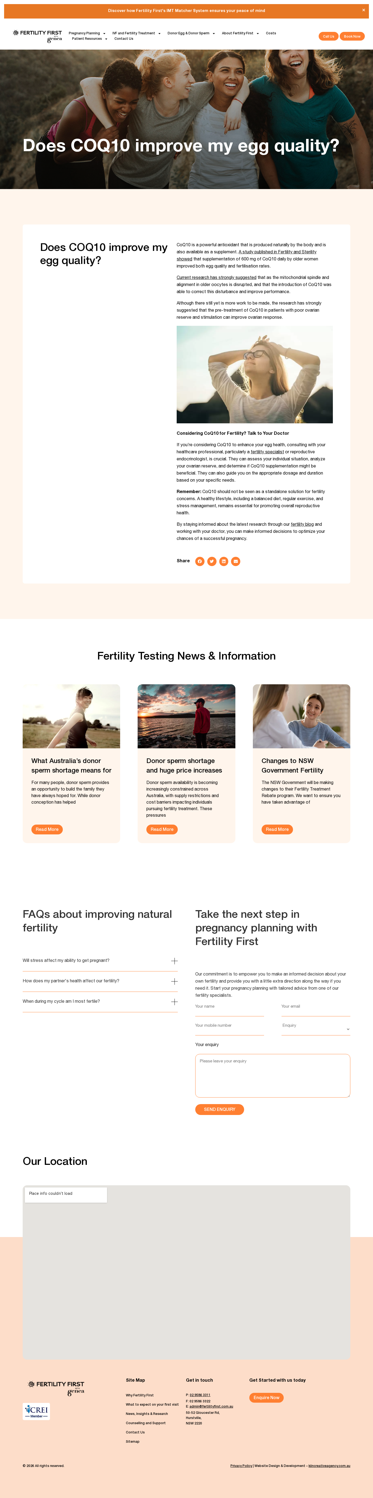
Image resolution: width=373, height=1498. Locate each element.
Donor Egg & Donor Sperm (188, 33)
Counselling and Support (146, 1423)
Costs (271, 33)
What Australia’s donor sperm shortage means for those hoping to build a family (71, 767)
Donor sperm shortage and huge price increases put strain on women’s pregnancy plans (184, 767)
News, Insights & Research (147, 1414)
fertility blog (302, 525)
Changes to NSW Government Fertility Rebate (292, 767)
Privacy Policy (241, 1466)
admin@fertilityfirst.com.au (211, 1406)
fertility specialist (267, 452)
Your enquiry (207, 1045)
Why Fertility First (140, 1395)
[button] (200, 561)
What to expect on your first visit (152, 1404)
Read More (47, 830)
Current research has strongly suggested (216, 278)
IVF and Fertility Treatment (134, 33)
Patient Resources (87, 39)
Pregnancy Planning (84, 33)
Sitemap (133, 1442)
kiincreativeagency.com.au (329, 1466)
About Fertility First (237, 33)
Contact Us (123, 39)
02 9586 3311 (200, 1395)
